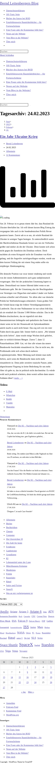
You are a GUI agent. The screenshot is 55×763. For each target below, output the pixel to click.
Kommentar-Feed (13, 711)
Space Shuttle (9, 645)
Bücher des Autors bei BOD (19, 69)
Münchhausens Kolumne (16, 566)
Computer (10, 535)
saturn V (19, 638)
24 (35, 682)
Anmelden (10, 703)
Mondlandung (11, 633)
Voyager (23, 651)
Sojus (40, 638)
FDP (43, 621)
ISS (26, 627)
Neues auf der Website (17, 86)
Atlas (45, 612)
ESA (14, 620)
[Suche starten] (30, 105)
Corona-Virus (42, 616)
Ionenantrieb (4, 627)
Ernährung (10, 547)
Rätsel (8, 581)
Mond (2, 633)
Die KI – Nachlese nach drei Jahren (33, 426)
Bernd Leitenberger (14, 143)
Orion (28, 633)
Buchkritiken (11, 527)
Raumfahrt (10, 578)
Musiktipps (11, 570)
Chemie (9, 531)
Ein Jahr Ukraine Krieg (19, 136)
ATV (51, 611)
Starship (47, 645)
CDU (33, 616)
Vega (8, 650)
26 (51, 682)
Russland (3, 638)
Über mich (11, 94)
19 (51, 677)
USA (2, 651)
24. (7, 130)
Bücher (9, 524)
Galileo (50, 621)
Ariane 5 (23, 611)
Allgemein (10, 151)
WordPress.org (12, 715)
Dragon (51, 616)
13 (4, 677)
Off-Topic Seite (13, 65)
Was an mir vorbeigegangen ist (19, 593)
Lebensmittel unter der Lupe (18, 562)
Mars (40, 627)
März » (31, 692)
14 (12, 677)
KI (7, 558)
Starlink (37, 645)
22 (20, 682)
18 (43, 677)
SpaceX (9, 589)
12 (51, 672)
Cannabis (27, 616)
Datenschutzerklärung (16, 61)
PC (33, 633)
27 (4, 687)
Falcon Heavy (34, 621)
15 (20, 677)
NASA (21, 632)
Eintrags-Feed (12, 707)
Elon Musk (5, 621)
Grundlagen (11, 555)
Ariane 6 (36, 611)
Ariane (13, 611)
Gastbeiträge (11, 551)
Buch (20, 616)
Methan (47, 627)
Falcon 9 (23, 620)
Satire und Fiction (14, 585)
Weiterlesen (5, 417)
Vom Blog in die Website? (18, 90)
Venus (15, 651)
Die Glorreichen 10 (14, 539)
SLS (33, 637)
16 (27, 677)
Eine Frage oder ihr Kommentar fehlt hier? (26, 82)
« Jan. (23, 692)
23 (27, 682)
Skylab (27, 638)
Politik (9, 574)
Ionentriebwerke (16, 627)
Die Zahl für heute (14, 543)
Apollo (4, 611)
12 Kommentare (13, 155)
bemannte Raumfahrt (8, 616)
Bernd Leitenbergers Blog (19, 3)
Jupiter (33, 627)
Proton (38, 633)
